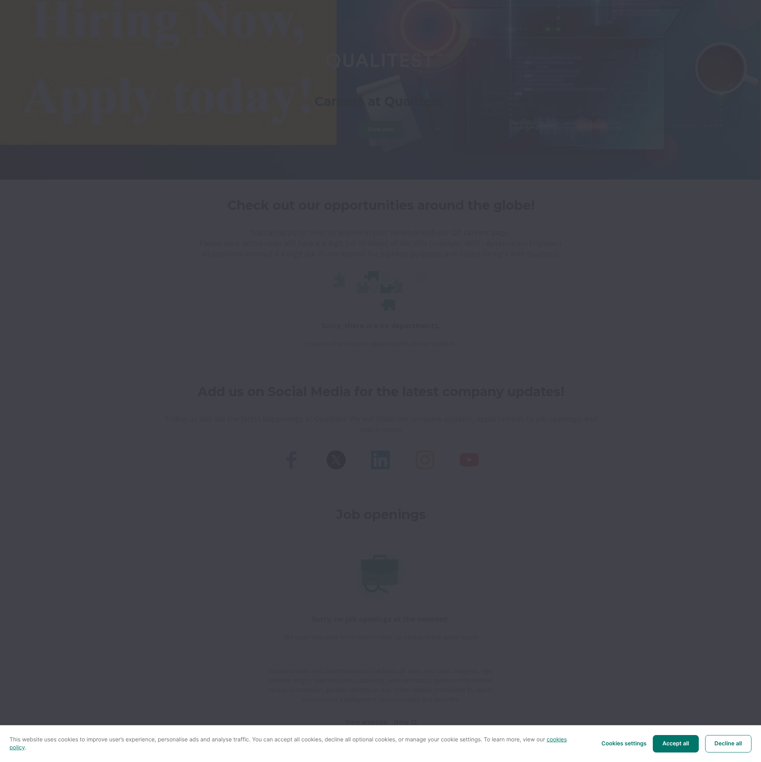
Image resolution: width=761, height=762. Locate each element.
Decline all (728, 743)
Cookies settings (624, 743)
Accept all (675, 743)
